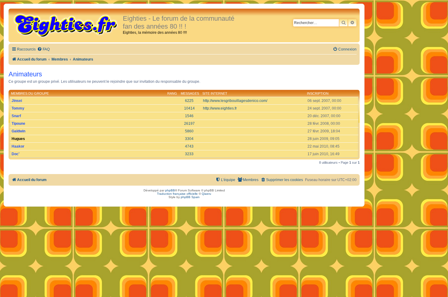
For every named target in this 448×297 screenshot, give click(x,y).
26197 (189, 123)
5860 (189, 131)
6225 (189, 101)
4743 (189, 146)
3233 (189, 154)
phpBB (170, 190)
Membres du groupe (30, 93)
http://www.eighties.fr (220, 108)
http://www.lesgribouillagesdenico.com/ (235, 101)
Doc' (16, 154)
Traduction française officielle (177, 193)
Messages (190, 93)
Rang (172, 93)
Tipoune (18, 123)
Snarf (16, 116)
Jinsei (17, 101)
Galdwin (18, 131)
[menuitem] (43, 49)
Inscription (318, 93)
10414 (189, 108)
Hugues (18, 139)
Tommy (18, 108)
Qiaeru (206, 193)
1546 (189, 116)
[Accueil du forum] (66, 25)
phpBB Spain (190, 197)
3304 (189, 139)
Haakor (18, 146)
